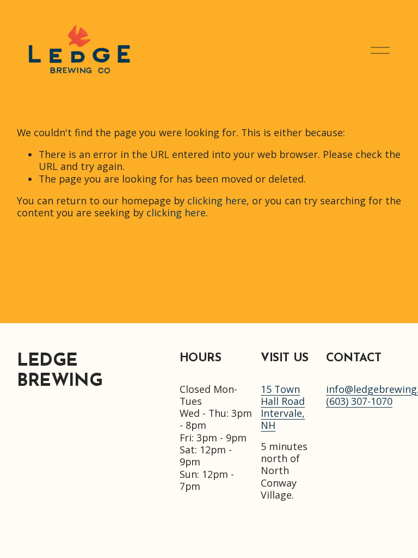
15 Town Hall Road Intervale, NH (283, 407)
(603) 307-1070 (359, 401)
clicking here (217, 200)
